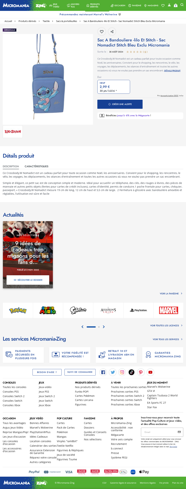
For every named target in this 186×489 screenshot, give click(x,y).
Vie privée (164, 482)
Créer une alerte (122, 104)
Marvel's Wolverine (158, 386)
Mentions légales (148, 482)
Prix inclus (170, 95)
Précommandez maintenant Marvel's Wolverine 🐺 (91, 14)
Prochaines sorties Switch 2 (127, 395)
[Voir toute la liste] (163, 6)
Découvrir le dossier (30, 280)
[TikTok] (131, 372)
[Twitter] (112, 372)
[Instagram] (122, 372)
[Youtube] (150, 372)
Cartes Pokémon (85, 395)
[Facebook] (103, 372)
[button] (56, 5)
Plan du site (177, 482)
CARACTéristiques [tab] (36, 166)
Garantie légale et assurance (123, 482)
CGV (104, 482)
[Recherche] (182, 5)
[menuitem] (56, 5)
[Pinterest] (141, 372)
